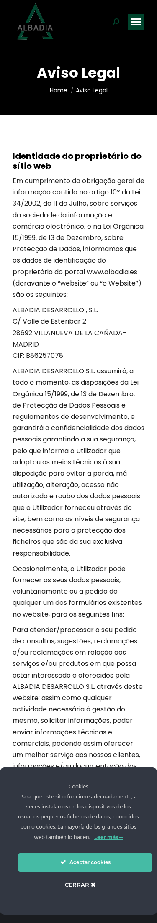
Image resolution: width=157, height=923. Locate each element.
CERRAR (78, 884)
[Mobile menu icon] (136, 22)
